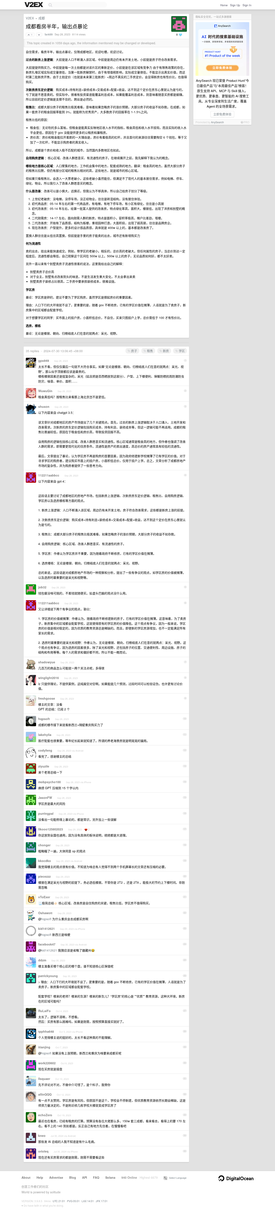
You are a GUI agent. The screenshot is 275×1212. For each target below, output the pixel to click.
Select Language (176, 1177)
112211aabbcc (48, 475)
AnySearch (217, 122)
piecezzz (44, 876)
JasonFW (45, 797)
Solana (110, 1177)
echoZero (45, 1115)
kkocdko (44, 861)
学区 (181, 351)
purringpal (45, 813)
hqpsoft (44, 719)
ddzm (42, 960)
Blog (72, 1177)
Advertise (56, 1177)
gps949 (43, 360)
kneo (42, 1135)
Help (40, 1177)
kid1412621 (46, 928)
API (84, 1177)
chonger (44, 845)
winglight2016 (48, 678)
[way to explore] (34, 5)
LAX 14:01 (88, 1201)
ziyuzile (43, 766)
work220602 (47, 1063)
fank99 (49, 34)
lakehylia (44, 734)
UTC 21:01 (59, 1201)
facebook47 (46, 944)
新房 (165, 351)
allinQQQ (45, 1094)
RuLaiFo (44, 1011)
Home (224, 5)
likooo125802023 (50, 829)
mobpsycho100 (49, 782)
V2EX (30, 18)
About (26, 1177)
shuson (43, 406)
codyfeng (45, 750)
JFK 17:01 (102, 1201)
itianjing (44, 1047)
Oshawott (45, 913)
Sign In (247, 5)
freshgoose (46, 698)
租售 (149, 351)
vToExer (44, 897)
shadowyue (46, 662)
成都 (41, 18)
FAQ (96, 1177)
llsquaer (44, 1078)
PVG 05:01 (73, 1201)
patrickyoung (48, 976)
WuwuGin (45, 391)
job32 (42, 587)
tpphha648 (46, 1031)
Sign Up (235, 5)
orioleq (43, 1151)
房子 (133, 351)
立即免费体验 (222, 114)
